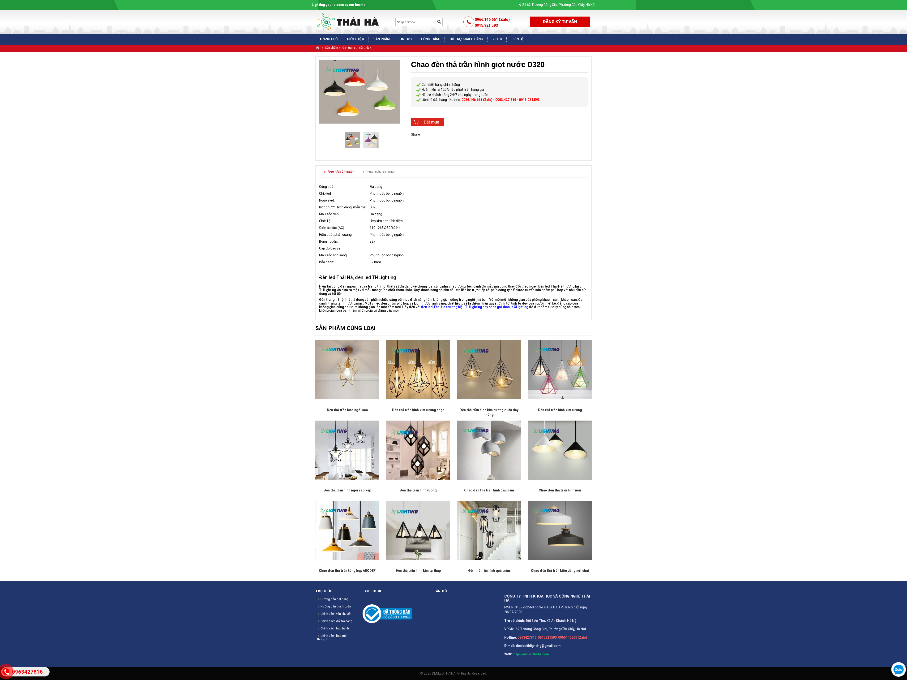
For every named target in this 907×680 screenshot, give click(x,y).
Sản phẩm (331, 47)
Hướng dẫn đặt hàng (334, 599)
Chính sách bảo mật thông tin (332, 637)
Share (415, 134)
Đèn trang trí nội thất (355, 47)
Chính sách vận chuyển (335, 613)
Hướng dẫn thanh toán (335, 606)
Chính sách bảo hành (334, 628)
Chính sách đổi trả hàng (336, 621)
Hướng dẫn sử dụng (379, 172)
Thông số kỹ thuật (339, 172)
